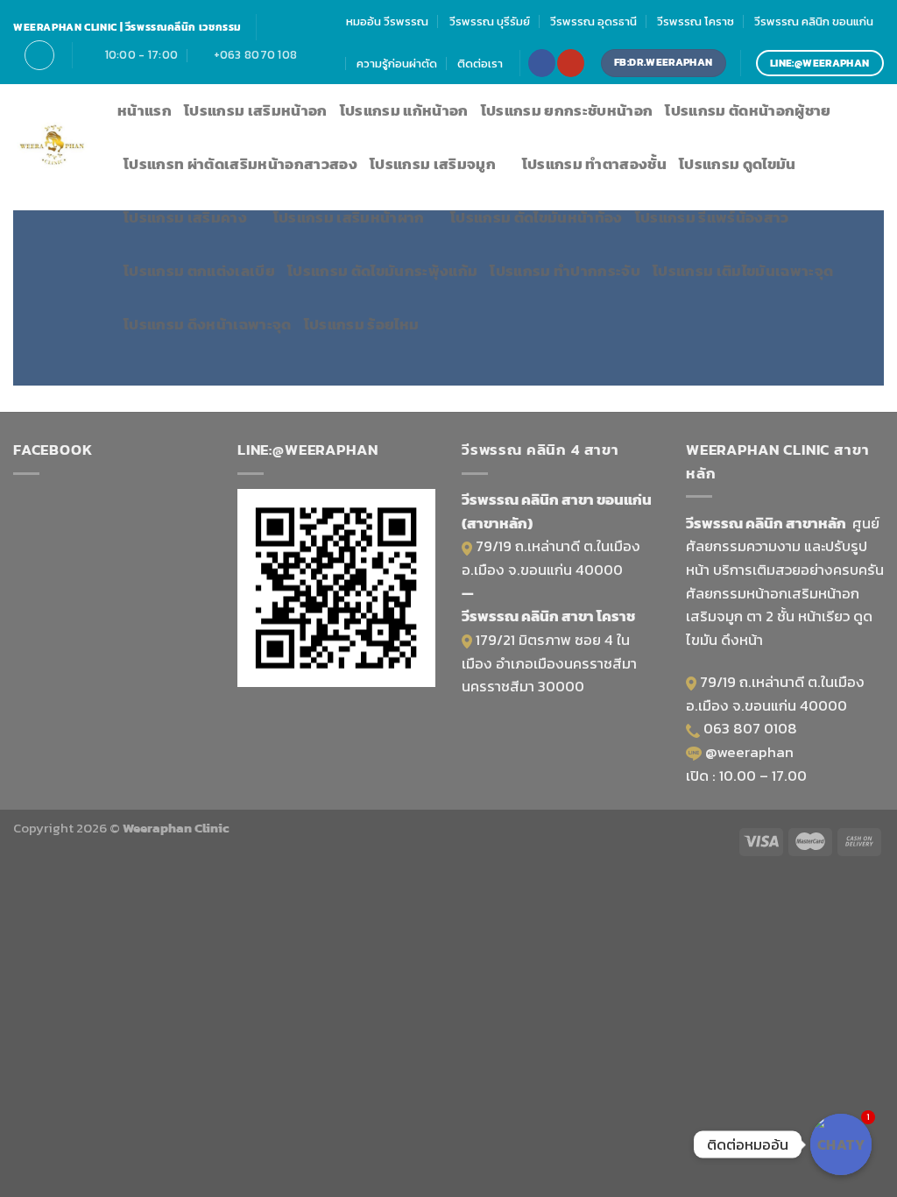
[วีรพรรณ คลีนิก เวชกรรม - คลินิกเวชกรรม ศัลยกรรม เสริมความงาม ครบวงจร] (52, 148)
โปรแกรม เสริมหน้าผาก (349, 218)
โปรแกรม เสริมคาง (185, 218)
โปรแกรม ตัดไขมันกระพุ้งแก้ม (382, 271)
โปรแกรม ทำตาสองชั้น (594, 164)
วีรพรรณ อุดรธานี (593, 21)
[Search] (39, 54)
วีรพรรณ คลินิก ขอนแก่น (813, 21)
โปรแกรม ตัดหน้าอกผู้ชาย (747, 111)
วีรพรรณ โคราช (695, 21)
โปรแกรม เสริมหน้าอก (256, 111)
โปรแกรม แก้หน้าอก (404, 111)
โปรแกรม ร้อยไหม (362, 325)
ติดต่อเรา (480, 63)
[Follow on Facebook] (541, 62)
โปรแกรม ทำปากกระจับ (565, 271)
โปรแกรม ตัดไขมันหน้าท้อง (536, 218)
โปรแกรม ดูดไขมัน (737, 164)
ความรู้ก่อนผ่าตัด (397, 63)
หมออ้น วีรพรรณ (387, 21)
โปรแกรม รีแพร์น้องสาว (712, 218)
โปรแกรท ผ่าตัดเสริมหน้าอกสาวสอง (240, 164)
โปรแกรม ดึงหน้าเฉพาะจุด (208, 325)
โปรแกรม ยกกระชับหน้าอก (567, 111)
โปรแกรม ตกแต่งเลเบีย (199, 271)
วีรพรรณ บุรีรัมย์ (489, 21)
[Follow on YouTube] (570, 62)
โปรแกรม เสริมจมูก (433, 164)
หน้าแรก (144, 111)
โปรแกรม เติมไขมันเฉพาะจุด (743, 271)
